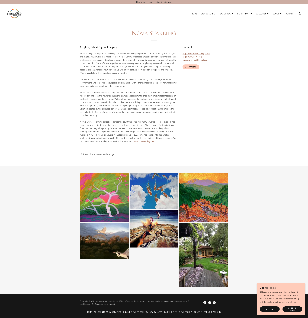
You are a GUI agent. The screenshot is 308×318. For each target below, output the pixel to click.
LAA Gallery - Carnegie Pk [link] (163, 312)
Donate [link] (290, 14)
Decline (269, 309)
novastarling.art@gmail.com (195, 60)
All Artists (190, 67)
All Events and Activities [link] (107, 312)
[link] (14, 13)
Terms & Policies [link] (212, 312)
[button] (226, 13)
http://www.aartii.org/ (192, 56)
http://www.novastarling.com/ (196, 53)
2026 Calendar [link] (208, 14)
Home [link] (194, 14)
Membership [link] (185, 312)
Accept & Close (292, 309)
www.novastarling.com (144, 141)
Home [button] (89, 312)
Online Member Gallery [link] (135, 312)
